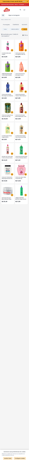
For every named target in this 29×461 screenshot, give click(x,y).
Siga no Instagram (14, 15)
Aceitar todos (7, 458)
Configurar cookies (20, 458)
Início (2, 19)
